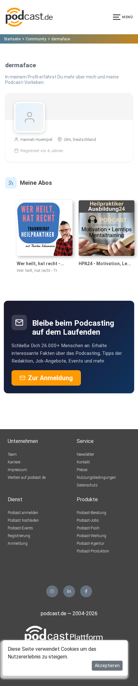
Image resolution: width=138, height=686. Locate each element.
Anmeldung (18, 543)
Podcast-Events (20, 528)
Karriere (14, 462)
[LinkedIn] (69, 591)
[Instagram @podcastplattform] (52, 591)
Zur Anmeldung (50, 378)
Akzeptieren (107, 665)
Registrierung (19, 536)
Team (12, 454)
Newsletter (85, 454)
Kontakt (83, 462)
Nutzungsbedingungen (96, 477)
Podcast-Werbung (91, 536)
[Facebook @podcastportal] (86, 591)
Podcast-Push (88, 528)
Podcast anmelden (23, 512)
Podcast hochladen (23, 520)
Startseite (12, 39)
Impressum (17, 470)
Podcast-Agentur (90, 543)
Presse (82, 470)
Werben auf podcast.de (27, 477)
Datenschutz (87, 485)
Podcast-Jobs (88, 520)
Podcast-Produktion (93, 551)
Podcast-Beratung (91, 512)
